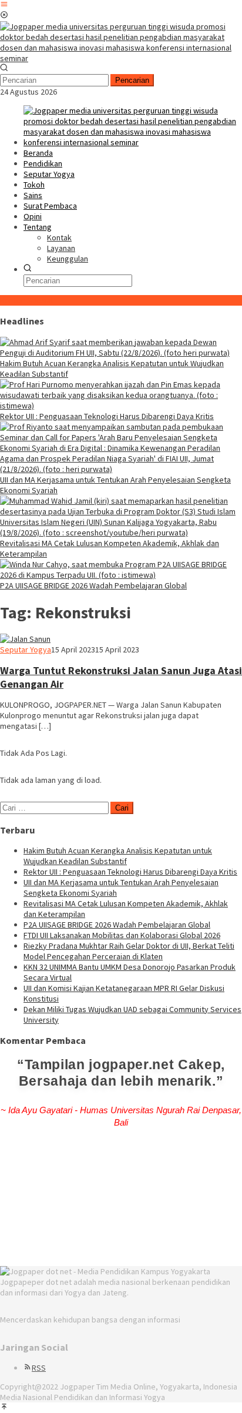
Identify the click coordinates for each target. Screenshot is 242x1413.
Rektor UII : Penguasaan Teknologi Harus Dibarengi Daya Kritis (107, 416)
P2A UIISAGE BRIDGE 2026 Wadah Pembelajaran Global (93, 585)
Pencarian (132, 80)
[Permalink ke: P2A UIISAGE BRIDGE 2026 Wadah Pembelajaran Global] (121, 575)
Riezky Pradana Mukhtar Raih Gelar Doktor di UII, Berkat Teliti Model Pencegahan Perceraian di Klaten (128, 951)
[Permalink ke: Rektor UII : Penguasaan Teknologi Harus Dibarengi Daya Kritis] (121, 405)
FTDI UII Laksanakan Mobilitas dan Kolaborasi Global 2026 (121, 935)
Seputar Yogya (25, 649)
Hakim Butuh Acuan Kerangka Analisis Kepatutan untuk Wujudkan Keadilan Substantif (117, 855)
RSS (39, 1367)
